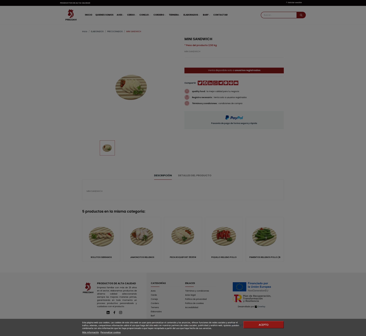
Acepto (263, 324)
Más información (90, 332)
